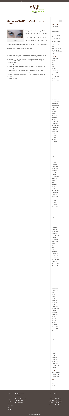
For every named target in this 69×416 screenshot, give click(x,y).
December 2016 (55, 282)
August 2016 (55, 290)
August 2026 (55, 58)
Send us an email (18, 405)
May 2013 (54, 353)
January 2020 (55, 208)
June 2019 (54, 221)
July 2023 (54, 133)
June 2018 (54, 245)
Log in (53, 381)
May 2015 (54, 320)
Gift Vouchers (54, 8)
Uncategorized (55, 376)
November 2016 (55, 284)
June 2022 (54, 158)
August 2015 (55, 314)
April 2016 (54, 298)
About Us (13, 8)
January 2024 (55, 121)
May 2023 (54, 137)
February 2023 (55, 143)
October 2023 (55, 127)
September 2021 (55, 176)
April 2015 (54, 322)
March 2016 (54, 300)
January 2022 (55, 168)
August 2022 (55, 156)
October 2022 (55, 152)
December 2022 (55, 148)
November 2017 (55, 259)
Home (9, 8)
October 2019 (55, 215)
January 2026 (55, 72)
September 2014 (55, 336)
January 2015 (55, 328)
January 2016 (55, 304)
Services (19, 8)
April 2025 (54, 91)
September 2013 (55, 349)
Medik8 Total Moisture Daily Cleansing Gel (55, 31)
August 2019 (55, 217)
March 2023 (54, 141)
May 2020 (54, 202)
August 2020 (55, 196)
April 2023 (54, 139)
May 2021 (54, 182)
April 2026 (54, 66)
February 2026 (55, 70)
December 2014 (55, 330)
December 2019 (55, 211)
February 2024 (55, 119)
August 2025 (55, 83)
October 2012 (55, 367)
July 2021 (54, 180)
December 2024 (55, 99)
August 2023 (55, 131)
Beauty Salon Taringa (20, 25)
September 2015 (55, 312)
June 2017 (54, 269)
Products (25, 8)
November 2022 (55, 150)
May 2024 (54, 113)
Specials (48, 8)
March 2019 (54, 227)
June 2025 (54, 87)
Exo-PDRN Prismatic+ (57, 48)
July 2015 (54, 316)
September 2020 (55, 194)
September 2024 (55, 105)
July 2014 (54, 341)
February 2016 (55, 302)
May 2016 (54, 296)
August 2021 (55, 178)
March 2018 (54, 251)
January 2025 (55, 97)
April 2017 (54, 274)
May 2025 (54, 89)
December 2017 (55, 257)
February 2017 (55, 278)
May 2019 (54, 223)
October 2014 (55, 334)
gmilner (9, 25)
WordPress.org (55, 385)
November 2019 (55, 213)
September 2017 (55, 263)
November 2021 (55, 172)
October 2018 (55, 237)
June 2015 (54, 318)
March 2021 (54, 184)
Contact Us (34, 12)
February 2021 (55, 186)
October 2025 (55, 78)
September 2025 (55, 80)
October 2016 (55, 286)
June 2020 (54, 200)
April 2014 (54, 347)
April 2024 (54, 115)
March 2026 (54, 68)
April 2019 (54, 225)
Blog (59, 8)
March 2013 (54, 357)
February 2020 (55, 206)
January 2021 (55, 188)
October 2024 (55, 103)
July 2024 (54, 109)
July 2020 (54, 198)
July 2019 (54, 219)
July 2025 (54, 85)
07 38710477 (20, 402)
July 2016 (54, 292)
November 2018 (55, 235)
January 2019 (55, 231)
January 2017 (55, 280)
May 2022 (54, 160)
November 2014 (55, 332)
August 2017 (55, 265)
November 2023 (55, 125)
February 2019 (55, 229)
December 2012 (55, 363)
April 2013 (54, 355)
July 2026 (54, 60)
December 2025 (55, 74)
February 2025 (55, 95)
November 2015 (55, 308)
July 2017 (54, 267)
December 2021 (55, 170)
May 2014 (54, 345)
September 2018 (55, 239)
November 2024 (55, 101)
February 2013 (55, 359)
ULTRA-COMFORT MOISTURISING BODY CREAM (57, 52)
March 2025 (54, 93)
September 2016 (55, 288)
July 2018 (54, 243)
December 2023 (55, 123)
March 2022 (54, 164)
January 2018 (55, 255)
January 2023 (55, 145)
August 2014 (55, 339)
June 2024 (54, 111)
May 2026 (54, 64)
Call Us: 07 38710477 (58, 1)
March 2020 (54, 204)
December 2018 (55, 233)
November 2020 (55, 190)
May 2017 (54, 271)
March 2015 (54, 324)
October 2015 (55, 310)
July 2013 (54, 351)
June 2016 (54, 294)
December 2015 (55, 306)
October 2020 (55, 192)
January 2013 (55, 361)
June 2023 (54, 135)
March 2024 (54, 117)
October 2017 (55, 261)
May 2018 (54, 247)
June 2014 (54, 343)
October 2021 (55, 174)
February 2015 (55, 326)
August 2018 (55, 241)
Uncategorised (55, 374)
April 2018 (54, 249)
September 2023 (55, 129)
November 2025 (55, 76)
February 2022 (55, 166)
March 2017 (54, 276)
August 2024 (55, 107)
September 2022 (55, 154)
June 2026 (54, 62)
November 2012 (55, 365)
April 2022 (54, 162)
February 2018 (55, 253)
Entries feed (54, 383)
